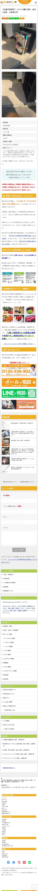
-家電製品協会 (4, 855)
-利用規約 (4, 842)
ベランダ (27, 608)
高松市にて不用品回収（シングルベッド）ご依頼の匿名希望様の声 (22, 468)
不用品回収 (6, 578)
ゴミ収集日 (6, 720)
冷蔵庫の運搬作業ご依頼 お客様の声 (13, 739)
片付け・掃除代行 (8, 574)
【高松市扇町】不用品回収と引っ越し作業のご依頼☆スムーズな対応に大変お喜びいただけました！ (22, 433)
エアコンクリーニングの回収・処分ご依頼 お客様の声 (18, 754)
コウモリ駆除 (7, 666)
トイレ (22, 608)
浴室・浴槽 (11, 608)
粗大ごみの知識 (9, 729)
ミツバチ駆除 (9, 646)
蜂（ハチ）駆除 (7, 634)
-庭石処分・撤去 (5, 824)
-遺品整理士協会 (5, 856)
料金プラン (6, 698)
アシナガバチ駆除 (10, 638)
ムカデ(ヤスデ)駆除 (8, 658)
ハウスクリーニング (10, 602)
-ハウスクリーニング (6, 826)
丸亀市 (22, 18)
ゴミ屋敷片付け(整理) (9, 582)
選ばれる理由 (4, 801)
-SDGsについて (5, 853)
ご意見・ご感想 (5, 806)
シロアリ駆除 (7, 650)
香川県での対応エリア (9, 689)
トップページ (4, 797)
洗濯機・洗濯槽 (21, 610)
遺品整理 (5, 586)
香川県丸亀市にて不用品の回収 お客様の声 (22, 423)
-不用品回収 (4, 819)
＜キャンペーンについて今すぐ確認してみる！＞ (19, 344)
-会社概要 (4, 840)
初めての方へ (4, 799)
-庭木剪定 (4, 833)
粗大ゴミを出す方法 (8, 725)
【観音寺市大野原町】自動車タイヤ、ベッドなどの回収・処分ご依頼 (22, 459)
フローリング (6, 606)
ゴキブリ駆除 (7, 654)
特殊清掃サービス (8, 590)
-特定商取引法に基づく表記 (7, 845)
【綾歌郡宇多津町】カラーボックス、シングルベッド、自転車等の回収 (28, 481)
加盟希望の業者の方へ (9, 768)
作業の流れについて (8, 693)
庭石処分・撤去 (7, 626)
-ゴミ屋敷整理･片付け (6, 822)
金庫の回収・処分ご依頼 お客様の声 (20, 440)
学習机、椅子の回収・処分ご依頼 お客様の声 (16, 750)
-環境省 (3, 851)
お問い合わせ (4, 810)
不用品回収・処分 (14, 18)
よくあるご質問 (7, 702)
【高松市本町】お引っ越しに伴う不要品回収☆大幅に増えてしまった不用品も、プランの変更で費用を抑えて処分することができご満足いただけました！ (22, 451)
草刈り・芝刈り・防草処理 (10, 630)
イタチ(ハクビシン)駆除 (10, 671)
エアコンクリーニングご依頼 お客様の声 (15, 758)
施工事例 (3, 804)
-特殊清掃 (4, 827)
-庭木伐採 (4, 831)
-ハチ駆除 (4, 829)
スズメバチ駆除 (9, 642)
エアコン (13, 606)
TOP (18, 780)
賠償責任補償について (6, 811)
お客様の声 (5, 18)
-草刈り (3, 834)
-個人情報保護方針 (5, 844)
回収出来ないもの (10, 710)
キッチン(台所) (21, 606)
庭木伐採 (5, 675)
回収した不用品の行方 (9, 706)
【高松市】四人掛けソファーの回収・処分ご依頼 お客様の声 (11, 481)
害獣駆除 (5, 662)
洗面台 (17, 608)
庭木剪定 (5, 679)
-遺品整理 (4, 821)
